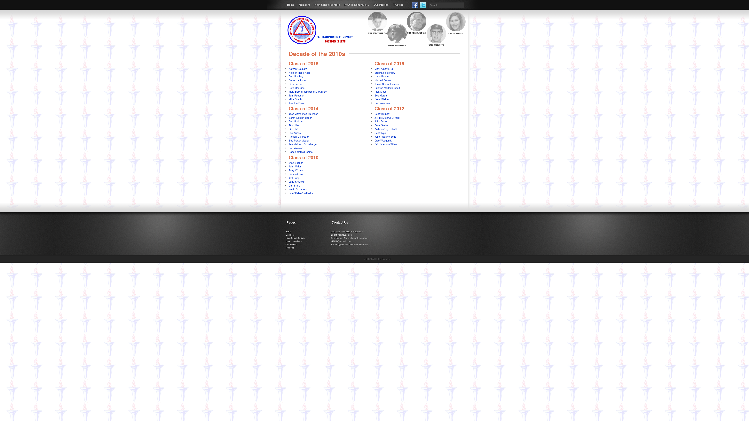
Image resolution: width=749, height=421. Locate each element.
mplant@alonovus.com (341, 234)
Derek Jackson (297, 80)
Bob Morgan (381, 95)
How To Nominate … (356, 4)
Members (304, 4)
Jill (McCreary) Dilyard (386, 117)
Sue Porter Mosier (299, 140)
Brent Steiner (381, 99)
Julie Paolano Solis (385, 136)
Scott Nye (380, 133)
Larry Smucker (297, 181)
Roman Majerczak (299, 136)
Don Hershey (296, 76)
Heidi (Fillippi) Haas (300, 72)
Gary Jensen (296, 84)
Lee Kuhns (295, 133)
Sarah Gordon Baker (300, 117)
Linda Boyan (381, 76)
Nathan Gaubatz (298, 69)
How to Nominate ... (295, 241)
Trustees (398, 4)
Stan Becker (296, 163)
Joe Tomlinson (297, 103)
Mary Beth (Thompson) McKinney (308, 91)
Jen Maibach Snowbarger (303, 144)
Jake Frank (380, 121)
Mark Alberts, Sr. (384, 69)
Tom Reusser (296, 95)
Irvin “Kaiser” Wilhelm (301, 193)
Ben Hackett (296, 121)
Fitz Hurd (294, 129)
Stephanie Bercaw (384, 72)
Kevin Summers (298, 189)
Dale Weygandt (383, 140)
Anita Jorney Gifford (385, 129)
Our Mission (381, 4)
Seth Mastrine (296, 88)
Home (290, 4)
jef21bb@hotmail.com (341, 241)
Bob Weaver (296, 148)
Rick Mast (380, 91)
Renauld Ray (296, 174)
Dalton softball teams (301, 152)
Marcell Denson (383, 80)
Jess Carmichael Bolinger (303, 114)
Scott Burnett (382, 114)
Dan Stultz (295, 185)
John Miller (295, 166)
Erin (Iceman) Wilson (386, 144)
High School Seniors (327, 4)
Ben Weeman (382, 103)
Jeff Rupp (294, 178)
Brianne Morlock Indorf (387, 88)
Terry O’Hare (296, 170)
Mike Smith (295, 99)
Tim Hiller (294, 125)
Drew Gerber (381, 125)
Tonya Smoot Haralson (387, 84)
